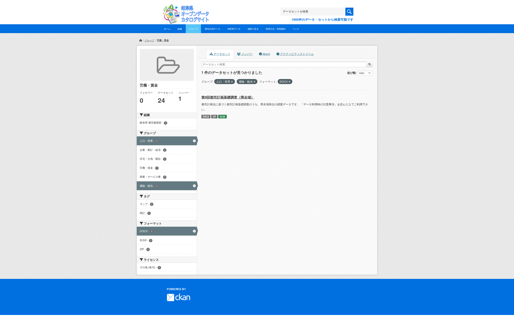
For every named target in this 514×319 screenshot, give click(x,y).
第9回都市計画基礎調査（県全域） (227, 97)
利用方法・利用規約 (276, 28)
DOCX (206, 116)
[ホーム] (140, 40)
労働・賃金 (163, 40)
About (266, 54)
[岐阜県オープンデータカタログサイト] (185, 7)
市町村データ (234, 28)
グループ (193, 28)
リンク (296, 28)
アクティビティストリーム (296, 54)
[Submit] (369, 64)
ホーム (167, 28)
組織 (179, 28)
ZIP (214, 116)
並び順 (351, 73)
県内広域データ (212, 28)
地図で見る (253, 28)
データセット (221, 54)
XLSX (222, 116)
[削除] (232, 81)
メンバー (247, 54)
